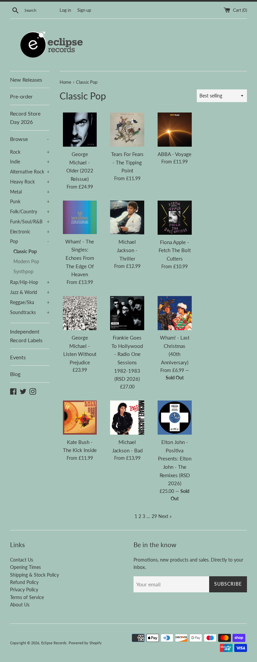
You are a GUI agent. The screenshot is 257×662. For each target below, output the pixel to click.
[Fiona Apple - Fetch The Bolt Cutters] (175, 218)
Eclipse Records (54, 643)
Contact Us (21, 560)
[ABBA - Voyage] (175, 130)
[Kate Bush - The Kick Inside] (80, 417)
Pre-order (21, 96)
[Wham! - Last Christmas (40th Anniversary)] (175, 313)
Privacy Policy (24, 589)
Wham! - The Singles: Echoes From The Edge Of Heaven (79, 258)
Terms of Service (27, 597)
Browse (29, 139)
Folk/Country (30, 211)
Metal (30, 192)
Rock (30, 152)
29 (154, 516)
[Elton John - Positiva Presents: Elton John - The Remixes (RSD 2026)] (175, 417)
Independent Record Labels (26, 335)
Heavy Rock (30, 182)
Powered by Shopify (85, 643)
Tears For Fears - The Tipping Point (127, 162)
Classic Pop (25, 251)
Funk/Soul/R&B (30, 221)
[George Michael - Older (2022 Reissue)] (80, 130)
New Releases (26, 79)
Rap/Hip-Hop (30, 282)
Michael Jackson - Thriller (127, 250)
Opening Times (25, 567)
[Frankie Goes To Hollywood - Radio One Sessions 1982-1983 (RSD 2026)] (127, 313)
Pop (29, 241)
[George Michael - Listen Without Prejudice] (80, 313)
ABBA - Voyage (174, 154)
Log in (65, 10)
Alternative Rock (30, 171)
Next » (165, 516)
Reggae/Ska (30, 302)
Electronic (30, 231)
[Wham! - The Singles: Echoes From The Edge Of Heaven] (80, 217)
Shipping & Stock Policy (34, 575)
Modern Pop (26, 261)
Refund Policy (24, 582)
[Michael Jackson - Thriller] (127, 218)
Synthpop (23, 271)
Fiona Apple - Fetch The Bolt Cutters (175, 250)
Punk (30, 201)
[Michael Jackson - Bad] (127, 417)
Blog (15, 374)
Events (18, 357)
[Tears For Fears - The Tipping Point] (127, 130)
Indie (30, 161)
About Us (19, 604)
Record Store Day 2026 (25, 117)
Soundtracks (30, 312)
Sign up (84, 10)
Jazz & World (30, 292)
